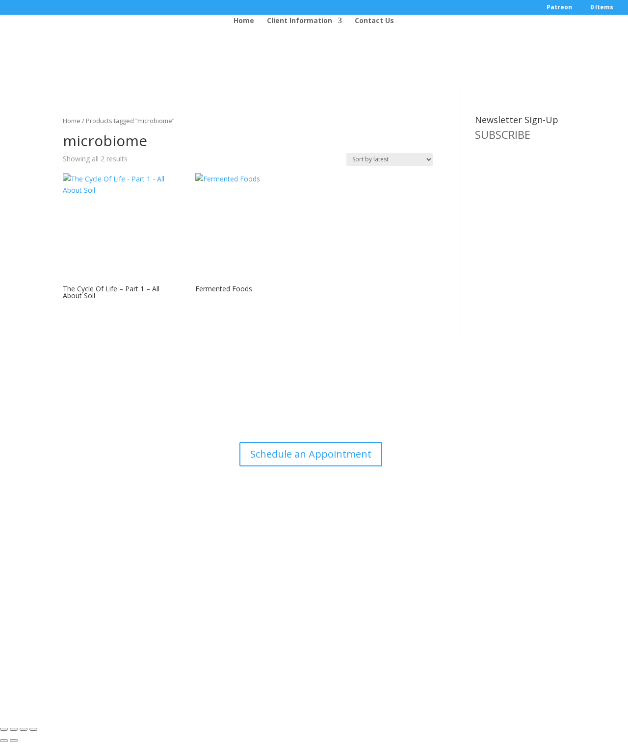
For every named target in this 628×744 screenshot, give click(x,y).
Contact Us (374, 21)
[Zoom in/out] (4, 729)
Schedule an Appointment (310, 454)
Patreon (559, 7)
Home (244, 21)
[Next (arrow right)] (14, 740)
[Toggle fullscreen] (14, 729)
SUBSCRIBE (502, 134)
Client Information (299, 21)
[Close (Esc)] (33, 729)
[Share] (23, 729)
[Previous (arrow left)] (4, 740)
